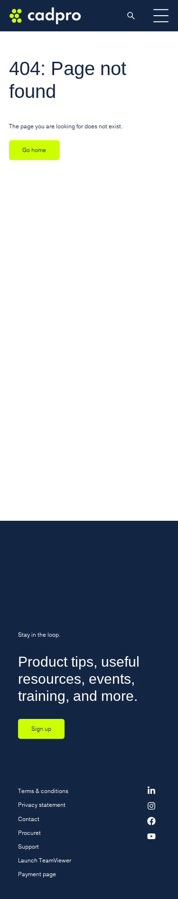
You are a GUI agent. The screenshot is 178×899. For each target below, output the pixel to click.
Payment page (37, 874)
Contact (28, 818)
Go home (34, 149)
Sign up (41, 728)
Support (28, 846)
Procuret (29, 832)
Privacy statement (42, 804)
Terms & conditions (43, 790)
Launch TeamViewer (44, 860)
